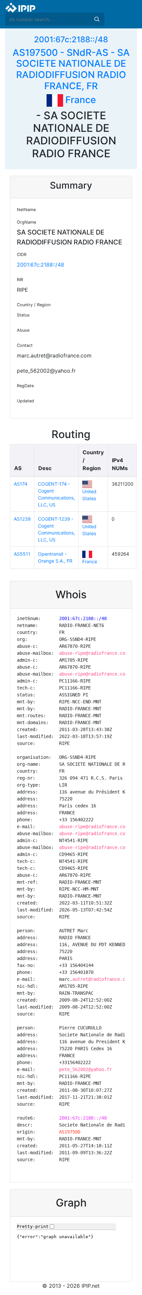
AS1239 (22, 519)
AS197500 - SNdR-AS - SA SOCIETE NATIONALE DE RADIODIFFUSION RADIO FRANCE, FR (71, 69)
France (79, 99)
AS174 (20, 484)
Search (96, 19)
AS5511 (22, 554)
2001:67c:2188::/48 (71, 39)
